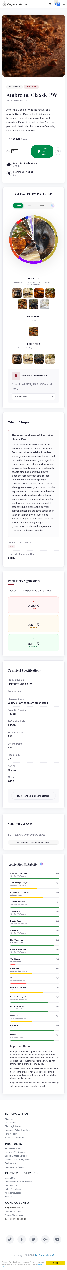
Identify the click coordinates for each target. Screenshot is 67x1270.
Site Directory (11, 1185)
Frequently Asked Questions (17, 1130)
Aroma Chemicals (13, 1148)
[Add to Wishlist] (58, 151)
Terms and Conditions (14, 1137)
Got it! (55, 1263)
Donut (18, 206)
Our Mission (10, 1122)
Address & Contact (13, 1211)
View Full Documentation (35, 795)
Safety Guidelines (13, 1189)
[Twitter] (33, 1239)
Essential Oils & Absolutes (16, 1152)
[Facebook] (21, 1239)
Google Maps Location (15, 1215)
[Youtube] (57, 1239)
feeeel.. (42, 206)
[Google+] (45, 1239)
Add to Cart (44, 151)
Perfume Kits (10, 1163)
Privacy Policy (11, 1133)
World (17, 4)
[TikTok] (10, 1239)
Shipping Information (14, 1126)
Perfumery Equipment (14, 1167)
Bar (29, 206)
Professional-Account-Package (18, 1181)
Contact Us (10, 1177)
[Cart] (50, 4)
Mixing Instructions (13, 1192)
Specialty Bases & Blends (16, 1155)
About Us (9, 1119)
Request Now (20, 396)
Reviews (9, 1196)
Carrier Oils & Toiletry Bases (17, 1159)
